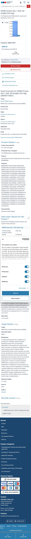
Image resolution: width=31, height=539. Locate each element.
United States (14, 60)
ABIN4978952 (15, 53)
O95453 (3, 392)
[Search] (28, 6)
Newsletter (4, 430)
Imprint (9, 526)
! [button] (28, 218)
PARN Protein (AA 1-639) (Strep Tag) (12, 227)
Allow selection (15, 298)
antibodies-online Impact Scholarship (11, 468)
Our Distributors (5, 471)
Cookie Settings (22, 526)
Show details (22, 288)
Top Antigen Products (7, 436)
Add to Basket (16, 66)
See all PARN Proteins (7, 101)
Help (2, 427)
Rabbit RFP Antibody (7, 455)
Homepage (5, 407)
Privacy (14, 526)
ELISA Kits (4, 462)
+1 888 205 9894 (8, 510)
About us (2, 526)
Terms (1, 528)
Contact (3, 423)
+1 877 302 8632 (9, 508)
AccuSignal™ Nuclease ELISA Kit (10, 452)
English (11, 521)
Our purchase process (7, 465)
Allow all (15, 293)
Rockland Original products (8, 458)
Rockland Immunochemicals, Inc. (10, 516)
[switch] (27, 271)
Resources (4, 433)
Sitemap (3, 439)
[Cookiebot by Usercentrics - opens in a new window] (22, 239)
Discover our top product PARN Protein (11, 137)
